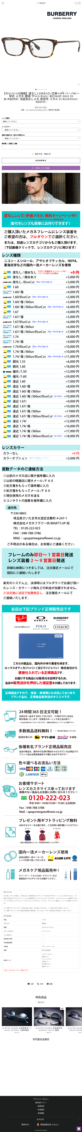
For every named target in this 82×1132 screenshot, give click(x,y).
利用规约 (41, 1110)
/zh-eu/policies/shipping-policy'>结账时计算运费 (42, 110)
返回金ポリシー (41, 1103)
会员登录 (40, 1119)
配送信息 (41, 1106)
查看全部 (41, 1002)
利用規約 (41, 1113)
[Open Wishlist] (79, 1129)
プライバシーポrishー (41, 1099)
